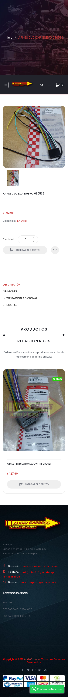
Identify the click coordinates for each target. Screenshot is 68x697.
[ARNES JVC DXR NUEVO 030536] (13, 178)
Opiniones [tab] (10, 291)
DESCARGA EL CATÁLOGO (17, 609)
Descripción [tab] (12, 284)
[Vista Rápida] (8, 388)
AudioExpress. (32, 659)
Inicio (8, 37)
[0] (58, 85)
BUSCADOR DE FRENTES (17, 616)
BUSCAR (7, 602)
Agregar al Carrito (27, 250)
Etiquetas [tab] (10, 305)
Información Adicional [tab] (20, 298)
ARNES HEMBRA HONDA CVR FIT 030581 (29, 463)
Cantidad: (8, 239)
